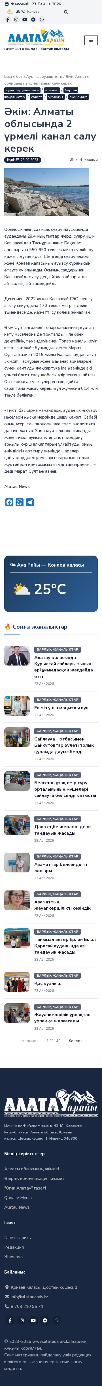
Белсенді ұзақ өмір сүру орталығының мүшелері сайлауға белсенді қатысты (65, 789)
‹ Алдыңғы (29, 1041)
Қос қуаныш (47, 983)
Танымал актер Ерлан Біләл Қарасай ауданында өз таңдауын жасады (65, 945)
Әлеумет (52, 90)
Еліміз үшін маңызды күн (61, 708)
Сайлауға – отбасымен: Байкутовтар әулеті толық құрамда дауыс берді (64, 745)
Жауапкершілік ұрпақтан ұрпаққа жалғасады (62, 1018)
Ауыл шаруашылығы (44, 76)
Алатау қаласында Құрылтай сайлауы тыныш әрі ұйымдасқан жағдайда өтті (63, 667)
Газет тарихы (17, 1238)
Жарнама (13, 1257)
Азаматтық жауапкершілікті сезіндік (62, 905)
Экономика (79, 97)
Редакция (14, 1247)
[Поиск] (66, 12)
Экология (55, 97)
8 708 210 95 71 (26, 1306)
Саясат (36, 97)
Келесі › (75, 1041)
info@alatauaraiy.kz (29, 1297)
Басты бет (13, 76)
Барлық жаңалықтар (57, 649)
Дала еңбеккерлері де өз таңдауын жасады (63, 830)
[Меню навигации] (91, 40)
